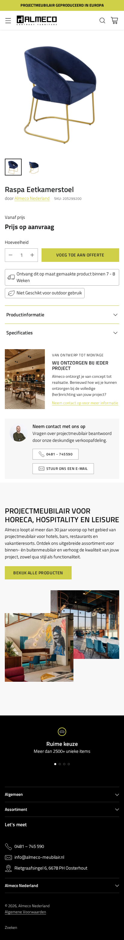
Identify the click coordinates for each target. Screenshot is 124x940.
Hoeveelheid (17, 242)
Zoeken (11, 927)
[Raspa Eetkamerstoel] (62, 92)
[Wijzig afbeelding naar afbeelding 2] (33, 167)
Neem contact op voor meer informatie (85, 403)
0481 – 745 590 (29, 846)
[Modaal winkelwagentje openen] (114, 20)
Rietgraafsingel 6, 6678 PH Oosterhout (50, 868)
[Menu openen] (8, 20)
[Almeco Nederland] (37, 20)
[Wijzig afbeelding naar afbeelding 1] (13, 167)
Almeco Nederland (32, 198)
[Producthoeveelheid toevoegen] (32, 255)
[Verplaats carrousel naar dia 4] (69, 764)
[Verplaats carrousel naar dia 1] (55, 764)
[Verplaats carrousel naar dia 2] (60, 764)
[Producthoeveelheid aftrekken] (10, 255)
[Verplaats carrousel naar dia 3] (64, 764)
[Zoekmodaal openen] (102, 20)
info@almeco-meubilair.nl (39, 857)
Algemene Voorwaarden (25, 912)
